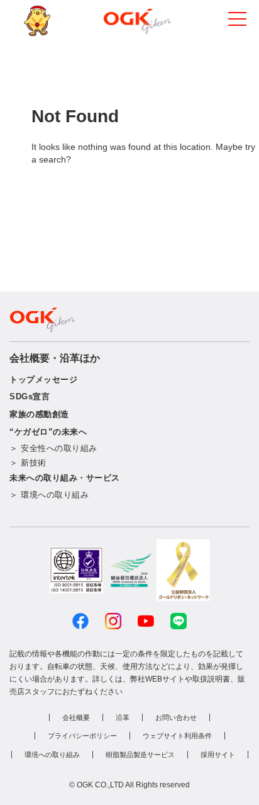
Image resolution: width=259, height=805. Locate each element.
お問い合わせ (176, 717)
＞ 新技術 (28, 463)
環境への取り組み (52, 754)
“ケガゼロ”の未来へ (48, 432)
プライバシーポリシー (82, 735)
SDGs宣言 (29, 396)
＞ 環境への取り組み (49, 495)
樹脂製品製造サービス (140, 754)
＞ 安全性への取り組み (53, 448)
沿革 (123, 717)
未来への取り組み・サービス (64, 477)
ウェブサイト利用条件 (177, 735)
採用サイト (218, 754)
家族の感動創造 (39, 414)
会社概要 (76, 717)
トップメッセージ (43, 379)
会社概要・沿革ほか (54, 358)
